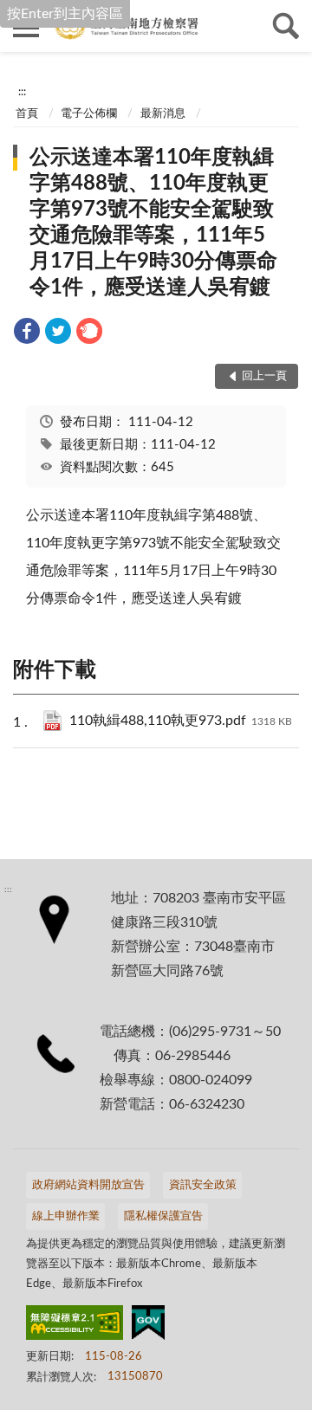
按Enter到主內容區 (65, 14)
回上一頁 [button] (264, 376)
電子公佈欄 (89, 114)
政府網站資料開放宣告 (88, 1185)
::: (22, 92)
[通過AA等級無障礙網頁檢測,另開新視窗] (74, 1326)
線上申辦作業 (66, 1216)
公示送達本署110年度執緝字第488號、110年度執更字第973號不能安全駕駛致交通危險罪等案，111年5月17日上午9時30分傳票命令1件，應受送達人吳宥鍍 (153, 222)
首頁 (27, 114)
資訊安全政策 (203, 1185)
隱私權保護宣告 (163, 1216)
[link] (27, 334)
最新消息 (162, 114)
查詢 (286, 26)
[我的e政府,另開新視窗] (148, 1326)
